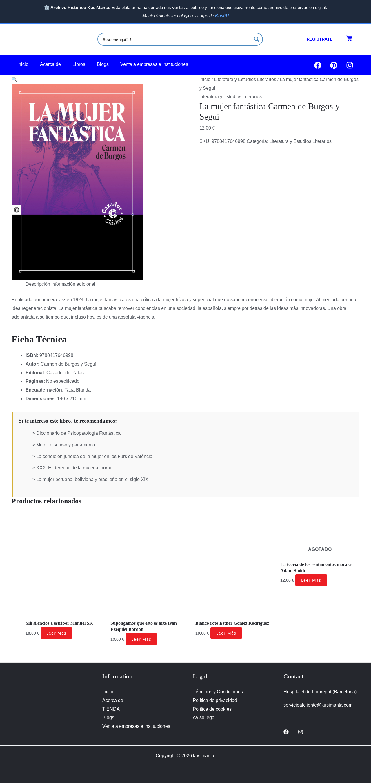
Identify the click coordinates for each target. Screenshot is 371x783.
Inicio (22, 64)
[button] (14, 79)
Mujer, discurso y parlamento (65, 444)
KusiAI (222, 15)
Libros (78, 64)
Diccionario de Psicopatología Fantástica (78, 433)
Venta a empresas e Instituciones (154, 64)
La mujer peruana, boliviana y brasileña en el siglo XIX (92, 479)
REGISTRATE (319, 39)
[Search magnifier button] (256, 39)
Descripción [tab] (38, 284)
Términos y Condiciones (218, 691)
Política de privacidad (215, 700)
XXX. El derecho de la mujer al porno (74, 467)
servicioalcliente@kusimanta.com (317, 705)
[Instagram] (300, 731)
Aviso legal (204, 717)
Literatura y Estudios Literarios (245, 79)
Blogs (103, 64)
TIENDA (111, 709)
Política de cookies (212, 709)
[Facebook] (286, 731)
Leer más (56, 633)
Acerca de (50, 64)
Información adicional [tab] (73, 284)
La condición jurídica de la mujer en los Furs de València (94, 456)
